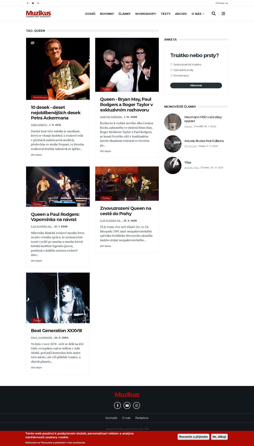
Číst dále (36, 155)
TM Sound (190, 146)
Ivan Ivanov (39, 125)
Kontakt (111, 418)
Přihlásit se (221, 3)
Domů (90, 14)
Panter (188, 126)
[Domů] (38, 14)
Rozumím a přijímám (193, 436)
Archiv (181, 14)
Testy (166, 14)
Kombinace (181, 75)
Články (125, 14)
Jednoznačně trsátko (187, 64)
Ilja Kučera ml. (41, 226)
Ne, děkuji (219, 436)
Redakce (141, 418)
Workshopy (145, 14)
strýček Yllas (191, 167)
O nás (196, 14)
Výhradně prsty (183, 70)
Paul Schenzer (41, 337)
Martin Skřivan (111, 117)
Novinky (107, 14)
